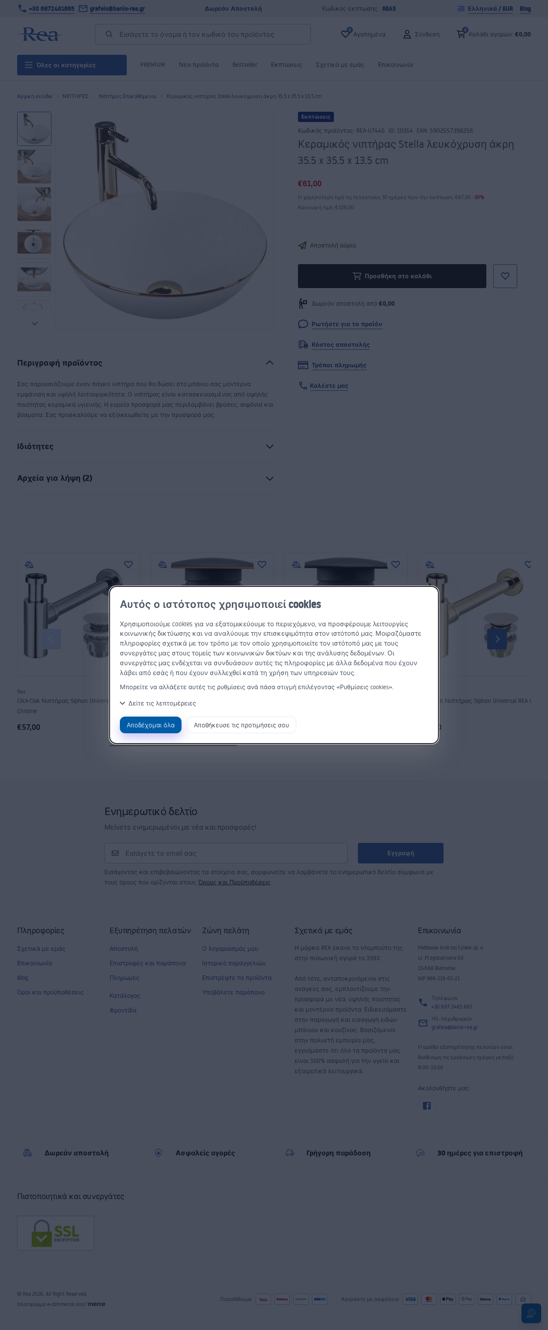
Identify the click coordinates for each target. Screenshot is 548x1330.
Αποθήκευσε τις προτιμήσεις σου (241, 725)
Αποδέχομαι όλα (151, 725)
